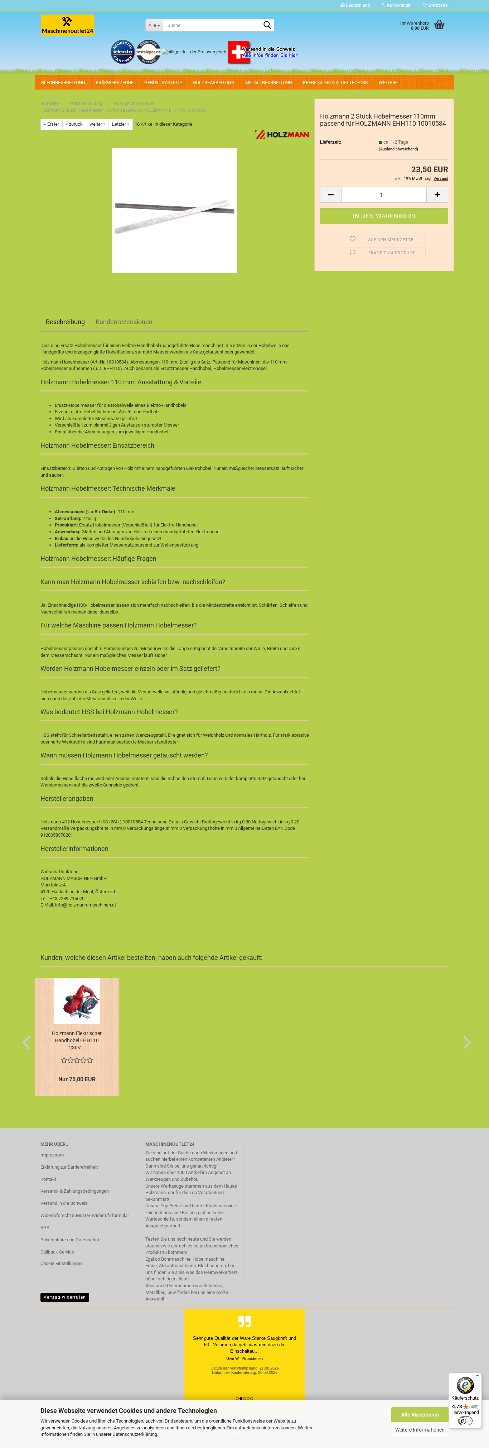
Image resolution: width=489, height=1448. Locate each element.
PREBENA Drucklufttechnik (335, 82)
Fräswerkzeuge (115, 82)
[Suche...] (267, 25)
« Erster (51, 124)
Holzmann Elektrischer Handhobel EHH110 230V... (77, 1040)
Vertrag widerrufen (65, 1297)
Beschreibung (65, 322)
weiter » (97, 124)
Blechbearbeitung (63, 82)
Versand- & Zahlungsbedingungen (74, 1191)
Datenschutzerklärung (134, 1434)
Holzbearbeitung (213, 82)
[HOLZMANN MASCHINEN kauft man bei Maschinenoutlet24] (87, 25)
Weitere (388, 82)
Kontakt (48, 1179)
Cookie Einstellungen (61, 1263)
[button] (355, 5)
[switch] (465, 1420)
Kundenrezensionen (124, 322)
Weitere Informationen (420, 1430)
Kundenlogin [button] (398, 5)
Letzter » (120, 124)
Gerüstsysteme (163, 82)
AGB (44, 1227)
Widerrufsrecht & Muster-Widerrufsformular (84, 1215)
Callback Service (57, 1252)
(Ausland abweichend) (398, 149)
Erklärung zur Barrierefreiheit (69, 1167)
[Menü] (477, 1377)
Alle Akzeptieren (420, 1415)
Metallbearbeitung (268, 82)
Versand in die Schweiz (63, 1203)
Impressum (52, 1155)
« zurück (74, 124)
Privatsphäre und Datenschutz (70, 1239)
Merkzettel (438, 5)
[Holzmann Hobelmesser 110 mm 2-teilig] (174, 210)
